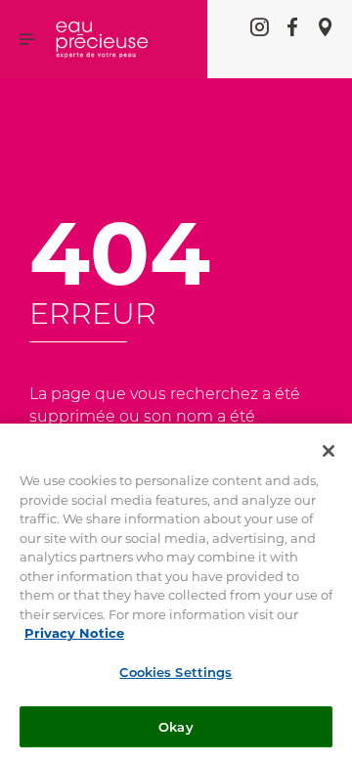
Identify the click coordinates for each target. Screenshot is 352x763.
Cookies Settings (175, 671)
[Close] (328, 450)
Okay (176, 726)
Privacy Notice (74, 632)
